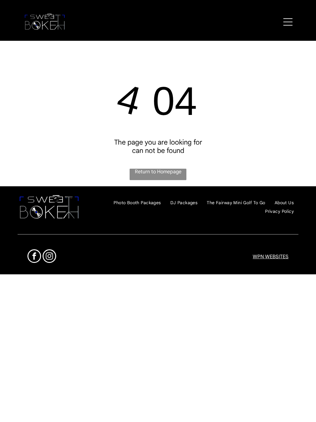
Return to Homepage (158, 172)
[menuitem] (137, 203)
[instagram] (49, 256)
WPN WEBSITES (271, 257)
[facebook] (34, 256)
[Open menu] (288, 22)
